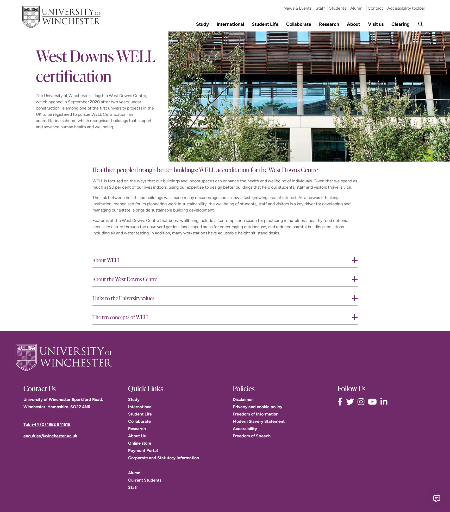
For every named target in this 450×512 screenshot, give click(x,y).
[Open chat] (437, 499)
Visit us (376, 24)
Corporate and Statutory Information (163, 457)
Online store (139, 443)
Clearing (400, 24)
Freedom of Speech (252, 435)
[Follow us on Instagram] (362, 401)
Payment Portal (143, 450)
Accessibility (245, 428)
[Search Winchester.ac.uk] (420, 24)
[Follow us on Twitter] (351, 401)
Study (202, 24)
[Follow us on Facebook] (341, 401)
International (230, 24)
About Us (137, 435)
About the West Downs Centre (124, 279)
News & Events (297, 8)
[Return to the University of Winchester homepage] (225, 357)
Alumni (357, 8)
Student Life (265, 24)
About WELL (106, 260)
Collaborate (298, 24)
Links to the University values (123, 298)
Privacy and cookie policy (257, 406)
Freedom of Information (255, 414)
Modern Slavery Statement (259, 421)
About (353, 24)
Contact (375, 8)
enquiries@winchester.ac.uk (50, 435)
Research (329, 24)
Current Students (144, 480)
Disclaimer (243, 399)
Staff (320, 8)
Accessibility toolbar (406, 8)
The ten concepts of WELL (120, 317)
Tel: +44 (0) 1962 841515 (47, 424)
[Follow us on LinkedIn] (385, 401)
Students (337, 8)
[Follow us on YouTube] (373, 401)
